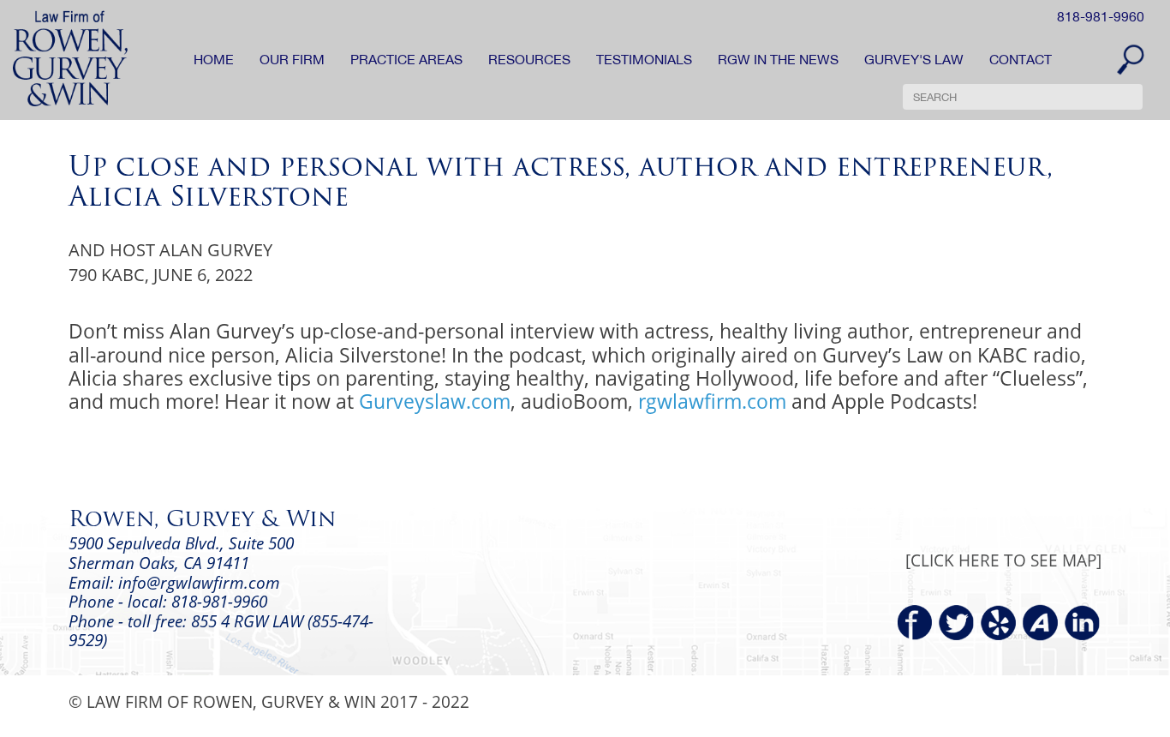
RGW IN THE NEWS (778, 59)
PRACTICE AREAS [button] (406, 59)
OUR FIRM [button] (292, 59)
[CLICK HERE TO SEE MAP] (1003, 560)
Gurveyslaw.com (434, 401)
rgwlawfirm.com (712, 401)
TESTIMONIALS (644, 59)
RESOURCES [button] (529, 59)
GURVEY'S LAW (914, 59)
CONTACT (1020, 59)
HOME (214, 59)
